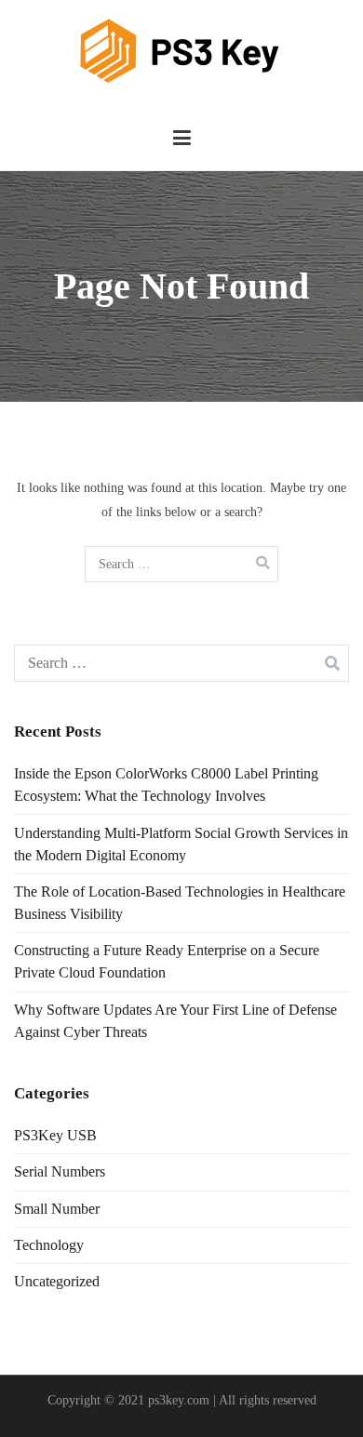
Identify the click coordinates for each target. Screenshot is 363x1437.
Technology (49, 1245)
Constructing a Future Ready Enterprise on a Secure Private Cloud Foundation (166, 961)
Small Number (57, 1209)
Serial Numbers (59, 1171)
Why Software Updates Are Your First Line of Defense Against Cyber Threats (175, 1021)
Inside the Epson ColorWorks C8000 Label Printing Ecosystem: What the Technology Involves (166, 784)
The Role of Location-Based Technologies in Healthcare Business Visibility (179, 903)
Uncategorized (57, 1281)
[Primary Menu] (182, 138)
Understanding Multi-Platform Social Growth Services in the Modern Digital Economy (181, 844)
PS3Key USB (55, 1135)
